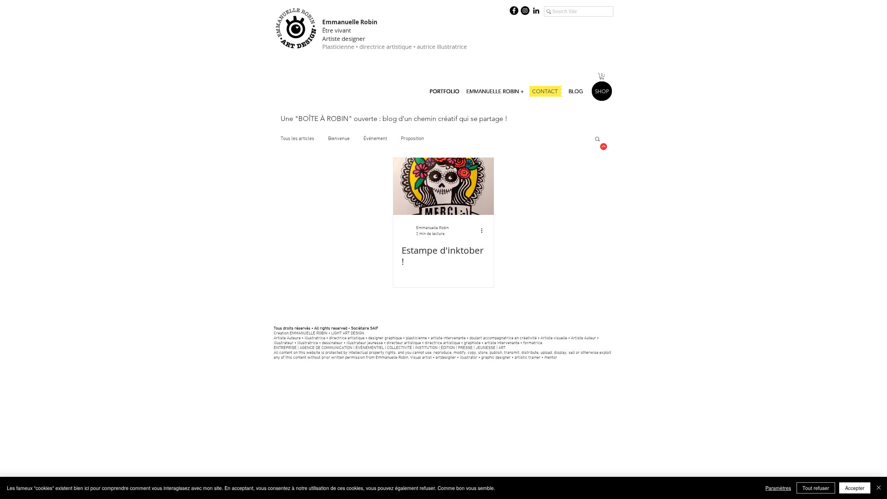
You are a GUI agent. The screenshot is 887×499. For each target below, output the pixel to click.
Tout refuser (815, 487)
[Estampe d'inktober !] (443, 186)
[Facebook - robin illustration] (514, 10)
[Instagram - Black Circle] (525, 10)
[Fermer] (879, 487)
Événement (375, 139)
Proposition (412, 139)
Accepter (854, 487)
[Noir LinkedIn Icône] (536, 10)
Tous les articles (297, 139)
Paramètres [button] (778, 487)
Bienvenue (339, 139)
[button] (602, 76)
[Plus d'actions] (484, 230)
